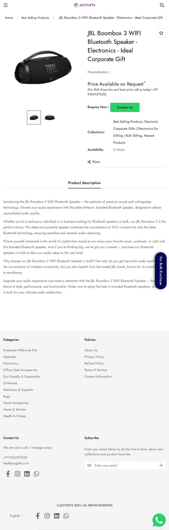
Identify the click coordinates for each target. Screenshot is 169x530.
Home (9, 17)
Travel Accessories (15, 402)
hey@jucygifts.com (16, 463)
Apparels (9, 356)
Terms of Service (95, 370)
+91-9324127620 (15, 457)
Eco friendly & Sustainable (21, 376)
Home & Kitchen (14, 409)
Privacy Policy (94, 356)
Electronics (10, 363)
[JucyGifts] (84, 5)
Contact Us (125, 107)
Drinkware (10, 383)
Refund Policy (94, 363)
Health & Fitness (14, 416)
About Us (90, 350)
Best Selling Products (35, 17)
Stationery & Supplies (18, 389)
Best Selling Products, (128, 121)
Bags (6, 396)
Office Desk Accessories (20, 370)
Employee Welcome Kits (20, 350)
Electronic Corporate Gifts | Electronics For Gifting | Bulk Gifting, (135, 128)
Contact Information (98, 376)
